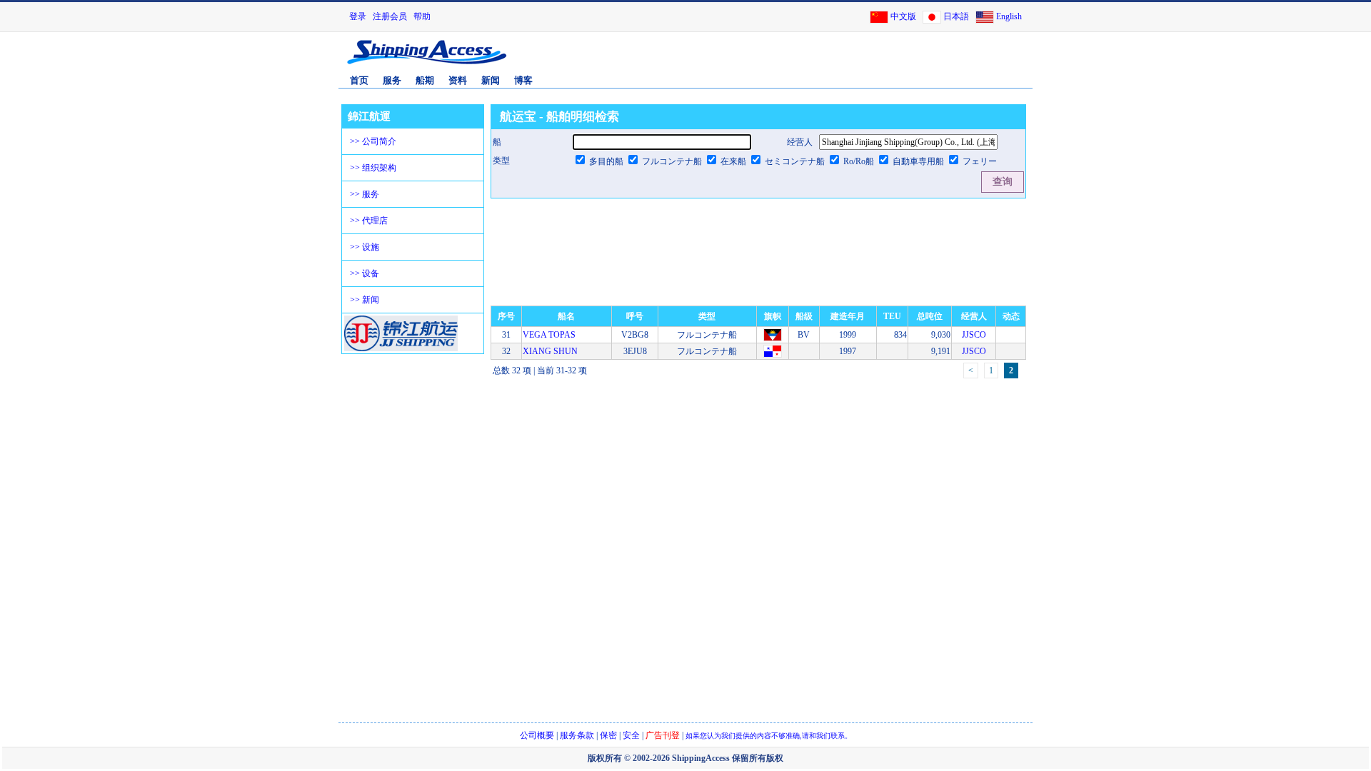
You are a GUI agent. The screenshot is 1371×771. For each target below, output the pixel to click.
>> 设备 (364, 273)
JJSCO (974, 335)
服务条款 (577, 735)
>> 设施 (364, 247)
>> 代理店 (369, 221)
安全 (631, 735)
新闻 (490, 80)
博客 (523, 80)
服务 (392, 80)
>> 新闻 (364, 300)
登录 (357, 16)
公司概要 (537, 735)
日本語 (956, 16)
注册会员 (390, 16)
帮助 (422, 16)
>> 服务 (364, 194)
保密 (608, 735)
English (1009, 16)
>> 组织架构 (373, 168)
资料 (457, 80)
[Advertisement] (863, 59)
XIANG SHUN (550, 351)
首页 (359, 80)
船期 (425, 80)
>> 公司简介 (373, 141)
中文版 (903, 16)
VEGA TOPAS (549, 335)
